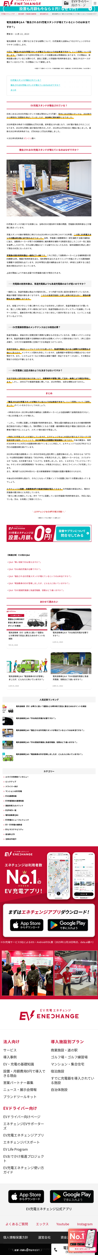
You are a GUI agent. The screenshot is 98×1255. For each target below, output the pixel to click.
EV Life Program (15, 1149)
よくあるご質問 (16, 1223)
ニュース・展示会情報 (20, 1089)
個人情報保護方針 (15, 1237)
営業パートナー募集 (18, 1082)
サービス (10, 1049)
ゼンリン (28, 138)
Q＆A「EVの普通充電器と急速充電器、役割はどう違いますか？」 (36, 590)
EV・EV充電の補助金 (13, 824)
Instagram (85, 1223)
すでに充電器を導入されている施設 (72, 1080)
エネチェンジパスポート (21, 1142)
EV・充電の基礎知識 (18, 1064)
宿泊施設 (57, 1071)
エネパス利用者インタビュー (17, 777)
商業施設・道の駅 (64, 1049)
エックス (42, 1223)
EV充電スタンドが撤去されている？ (26, 80)
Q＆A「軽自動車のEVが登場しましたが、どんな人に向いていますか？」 (39, 583)
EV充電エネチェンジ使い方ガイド (23, 1169)
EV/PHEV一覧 (10, 810)
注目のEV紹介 (10, 839)
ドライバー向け (11, 786)
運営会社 (44, 1237)
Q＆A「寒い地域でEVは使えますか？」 (25, 562)
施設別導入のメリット (14, 805)
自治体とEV (10, 834)
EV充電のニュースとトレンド (17, 820)
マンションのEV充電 (13, 791)
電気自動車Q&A (11, 815)
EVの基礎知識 (10, 796)
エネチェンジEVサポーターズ (23, 1126)
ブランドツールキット (20, 1096)
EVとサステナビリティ (14, 829)
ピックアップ (10, 781)
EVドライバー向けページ (21, 1116)
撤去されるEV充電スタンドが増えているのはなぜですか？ (35, 85)
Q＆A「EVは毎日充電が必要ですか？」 (25, 569)
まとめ (13, 89)
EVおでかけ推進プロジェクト (23, 1158)
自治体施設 (59, 1089)
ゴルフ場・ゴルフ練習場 (69, 1056)
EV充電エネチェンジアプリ (23, 1135)
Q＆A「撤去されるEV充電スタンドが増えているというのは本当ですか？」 (40, 576)
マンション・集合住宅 (67, 1064)
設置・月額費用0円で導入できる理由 (24, 1073)
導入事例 (10, 1056)
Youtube (62, 1223)
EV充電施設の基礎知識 (14, 800)
